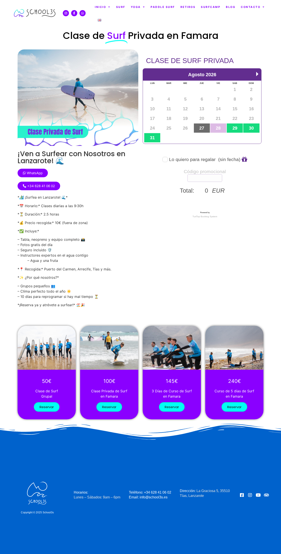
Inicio (100, 7)
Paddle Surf (163, 7)
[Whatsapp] (82, 13)
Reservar (47, 407)
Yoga (136, 7)
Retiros (188, 7)
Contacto (250, 7)
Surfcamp (210, 7)
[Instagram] (66, 13)
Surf (120, 7)
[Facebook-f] (74, 13)
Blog (230, 7)
